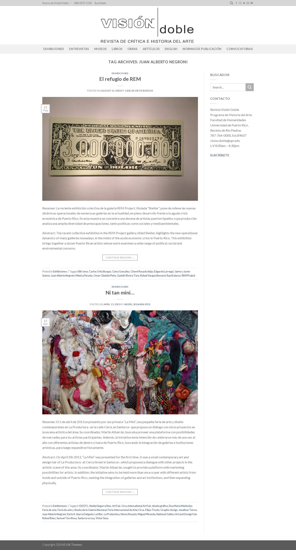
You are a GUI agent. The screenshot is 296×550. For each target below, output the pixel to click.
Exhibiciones (53, 49)
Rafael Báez (49, 518)
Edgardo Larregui (164, 271)
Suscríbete (100, 3)
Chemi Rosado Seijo (142, 271)
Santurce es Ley (86, 518)
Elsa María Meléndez (180, 505)
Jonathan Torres (188, 510)
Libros (117, 49)
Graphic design (169, 510)
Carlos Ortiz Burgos (139, 90)
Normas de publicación (202, 49)
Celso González (121, 271)
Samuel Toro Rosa (67, 518)
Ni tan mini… (120, 292)
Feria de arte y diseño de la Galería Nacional (82, 510)
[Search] (231, 3)
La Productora (112, 514)
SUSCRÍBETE (219, 155)
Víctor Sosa (102, 518)
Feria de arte (49, 510)
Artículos (151, 49)
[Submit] (250, 87)
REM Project (188, 275)
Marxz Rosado (129, 514)
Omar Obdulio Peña (104, 275)
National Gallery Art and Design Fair (176, 514)
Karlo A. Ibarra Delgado (80, 514)
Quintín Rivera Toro (128, 275)
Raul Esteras (174, 275)
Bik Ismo (83, 271)
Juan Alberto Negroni (63, 275)
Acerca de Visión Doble (55, 3)
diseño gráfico (160, 505)
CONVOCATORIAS (240, 49)
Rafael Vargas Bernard (153, 275)
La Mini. (98, 514)
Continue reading (120, 257)
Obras (132, 49)
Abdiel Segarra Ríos (137, 304)
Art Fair (116, 505)
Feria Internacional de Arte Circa (126, 510)
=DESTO (83, 505)
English (171, 49)
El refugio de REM (120, 79)
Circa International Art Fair (136, 505)
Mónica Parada (84, 275)
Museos (100, 49)
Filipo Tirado (152, 510)
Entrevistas (79, 49)
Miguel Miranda (146, 514)
